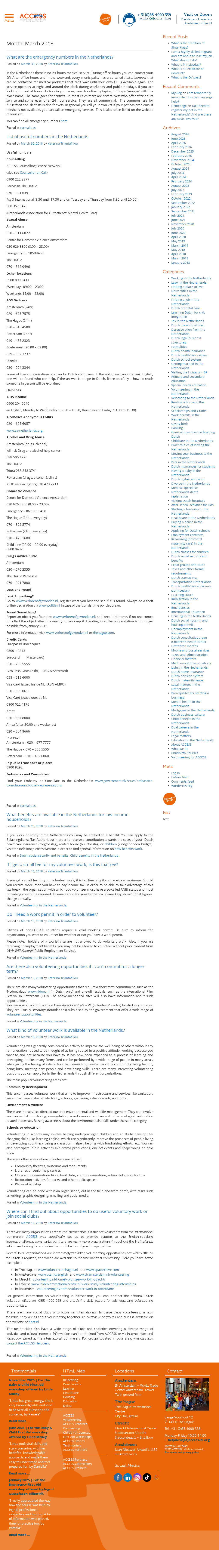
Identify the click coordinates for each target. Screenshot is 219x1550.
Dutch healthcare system (189, 355)
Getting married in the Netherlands (187, 366)
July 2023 (177, 190)
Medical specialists (184, 488)
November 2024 (182, 160)
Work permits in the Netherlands (185, 417)
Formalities (28, 128)
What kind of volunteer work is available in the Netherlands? (65, 1030)
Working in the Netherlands (191, 278)
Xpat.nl (34, 1322)
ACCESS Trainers (75, 1468)
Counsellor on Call (33, 172)
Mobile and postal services (190, 650)
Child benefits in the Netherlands (94, 855)
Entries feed (180, 777)
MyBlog (176, 93)
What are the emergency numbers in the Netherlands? (60, 57)
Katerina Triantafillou (63, 64)
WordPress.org (181, 786)
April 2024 (178, 177)
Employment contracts (187, 535)
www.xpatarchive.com (102, 1269)
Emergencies (180, 607)
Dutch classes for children (190, 552)
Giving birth (179, 424)
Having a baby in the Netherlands (186, 473)
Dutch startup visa (184, 578)
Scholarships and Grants (189, 411)
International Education (188, 612)
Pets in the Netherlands (188, 462)
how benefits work (128, 849)
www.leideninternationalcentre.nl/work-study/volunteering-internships (83, 1284)
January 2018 (180, 263)
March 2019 (179, 245)
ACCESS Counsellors (77, 1464)
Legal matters (181, 736)
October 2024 (181, 164)
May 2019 (178, 241)
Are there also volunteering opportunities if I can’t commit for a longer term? (75, 969)
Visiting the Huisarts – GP (189, 372)
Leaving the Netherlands (189, 282)
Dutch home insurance (187, 672)
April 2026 (178, 143)
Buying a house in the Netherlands (187, 524)
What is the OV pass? (186, 77)
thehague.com (103, 632)
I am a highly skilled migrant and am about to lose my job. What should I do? (192, 56)
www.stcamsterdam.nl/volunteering (102, 1274)
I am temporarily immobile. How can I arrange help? (192, 97)
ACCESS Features (75, 1424)
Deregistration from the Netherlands (188, 331)
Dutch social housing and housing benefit (189, 622)
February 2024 (181, 181)
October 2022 (181, 198)
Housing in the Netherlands (191, 616)
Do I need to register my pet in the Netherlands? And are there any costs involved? (191, 112)
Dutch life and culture (187, 325)
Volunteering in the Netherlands (43, 905)
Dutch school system (186, 359)
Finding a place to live (187, 287)
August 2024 (180, 168)
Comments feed (182, 781)
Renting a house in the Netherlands (187, 404)
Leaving (68, 1388)
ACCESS (31, 1236)
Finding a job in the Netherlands (185, 302)
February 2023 (181, 194)
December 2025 (182, 151)
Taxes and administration (189, 655)
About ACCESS (181, 744)
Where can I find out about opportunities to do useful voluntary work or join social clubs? (77, 1213)
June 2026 (178, 138)
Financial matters (183, 659)
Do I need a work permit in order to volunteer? (52, 914)
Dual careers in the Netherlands (185, 729)
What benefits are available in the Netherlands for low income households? (67, 817)
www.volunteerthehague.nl (58, 1269)
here (64, 121)
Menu (10, 18)
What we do (179, 749)
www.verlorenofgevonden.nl (37, 601)
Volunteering (72, 1420)
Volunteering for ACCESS (188, 757)
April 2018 (178, 254)
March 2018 (179, 258)
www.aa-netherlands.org (24, 430)
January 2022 (180, 207)
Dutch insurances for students (193, 466)
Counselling (71, 1428)
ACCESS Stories (74, 1441)
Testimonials (72, 1445)
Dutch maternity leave (187, 680)
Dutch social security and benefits (44, 855)
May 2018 (178, 250)
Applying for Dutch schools (190, 531)
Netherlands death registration (184, 494)
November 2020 (182, 224)
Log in (175, 773)
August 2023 (180, 186)
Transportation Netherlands (191, 582)
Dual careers (72, 1384)
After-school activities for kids (192, 505)
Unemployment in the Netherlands (187, 631)
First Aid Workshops (77, 1437)
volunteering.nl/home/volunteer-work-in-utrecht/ (69, 1279)
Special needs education (188, 385)
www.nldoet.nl (38, 991)
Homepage (179, 106)
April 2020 (178, 237)
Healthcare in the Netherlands (193, 518)
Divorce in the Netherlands (190, 483)
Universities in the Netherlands (184, 293)
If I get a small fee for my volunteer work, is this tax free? (62, 864)
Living (67, 1405)
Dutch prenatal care (185, 308)
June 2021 (178, 220)
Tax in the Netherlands (187, 321)
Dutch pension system (187, 676)
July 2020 (177, 228)
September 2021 (183, 211)
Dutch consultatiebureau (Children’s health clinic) (189, 639)
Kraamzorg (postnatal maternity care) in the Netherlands (186, 543)
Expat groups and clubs (188, 565)
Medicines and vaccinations (191, 663)
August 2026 (180, 134)
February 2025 (181, 156)
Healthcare (71, 1393)
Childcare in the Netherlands (192, 441)
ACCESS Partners (75, 1450)
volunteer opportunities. (24, 1014)
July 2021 (177, 215)
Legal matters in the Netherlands (185, 686)
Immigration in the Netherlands (184, 601)
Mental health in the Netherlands (186, 704)
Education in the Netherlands (192, 740)
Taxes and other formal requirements (187, 571)
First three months (184, 646)
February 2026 (181, 147)
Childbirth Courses (184, 753)
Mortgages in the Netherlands (193, 710)
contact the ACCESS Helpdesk (27, 1343)
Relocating (70, 1380)
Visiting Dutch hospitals (188, 501)
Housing (69, 1397)
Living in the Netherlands (189, 667)
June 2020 (178, 233)
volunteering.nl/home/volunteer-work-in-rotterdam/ (75, 1288)
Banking (177, 428)
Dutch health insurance (188, 351)
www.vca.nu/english (53, 1274)
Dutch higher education (188, 479)
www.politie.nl (49, 605)
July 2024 (177, 173)
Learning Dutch (182, 595)
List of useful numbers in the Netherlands (47, 136)
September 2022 (183, 203)
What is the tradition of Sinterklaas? (187, 45)
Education (70, 1401)
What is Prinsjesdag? (186, 64)
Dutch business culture (188, 714)
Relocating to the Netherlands (192, 398)
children (111, 844)
